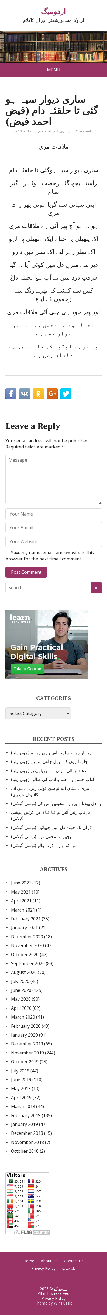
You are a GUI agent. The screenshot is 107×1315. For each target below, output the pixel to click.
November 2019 (27, 1053)
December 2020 (27, 937)
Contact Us (74, 1260)
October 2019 (25, 1062)
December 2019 (27, 1044)
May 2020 (21, 999)
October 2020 (25, 955)
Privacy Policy (43, 1268)
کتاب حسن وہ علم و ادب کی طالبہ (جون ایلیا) (53, 779)
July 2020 (20, 981)
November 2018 (27, 1142)
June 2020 (21, 990)
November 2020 (27, 945)
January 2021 (24, 928)
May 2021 (21, 892)
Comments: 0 (86, 131)
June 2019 (21, 1080)
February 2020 (26, 1026)
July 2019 (20, 1071)
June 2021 (21, 883)
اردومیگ (53, 11)
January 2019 (24, 1124)
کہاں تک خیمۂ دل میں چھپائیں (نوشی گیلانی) (51, 827)
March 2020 (23, 1017)
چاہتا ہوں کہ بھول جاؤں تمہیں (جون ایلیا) (49, 761)
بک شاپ (69, 1268)
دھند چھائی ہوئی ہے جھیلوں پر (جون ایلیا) (48, 770)
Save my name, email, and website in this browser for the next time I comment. (49, 556)
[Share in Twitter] (65, 393)
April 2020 (21, 1008)
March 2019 (23, 1106)
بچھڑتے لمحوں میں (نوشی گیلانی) (41, 836)
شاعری (65, 131)
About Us (49, 1260)
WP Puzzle (63, 1303)
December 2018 (27, 1133)
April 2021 (21, 901)
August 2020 (24, 972)
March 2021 (23, 910)
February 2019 (26, 1115)
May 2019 (21, 1088)
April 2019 (21, 1097)
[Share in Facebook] (10, 393)
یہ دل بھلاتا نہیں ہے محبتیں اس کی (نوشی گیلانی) (56, 803)
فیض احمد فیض (47, 131)
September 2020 (28, 963)
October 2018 (25, 1151)
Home (28, 1260)
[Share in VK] (24, 393)
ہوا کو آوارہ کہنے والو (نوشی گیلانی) (44, 845)
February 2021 (26, 919)
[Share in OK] (38, 393)
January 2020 (24, 1035)
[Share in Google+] (52, 393)
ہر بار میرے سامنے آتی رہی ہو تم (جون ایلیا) (51, 753)
